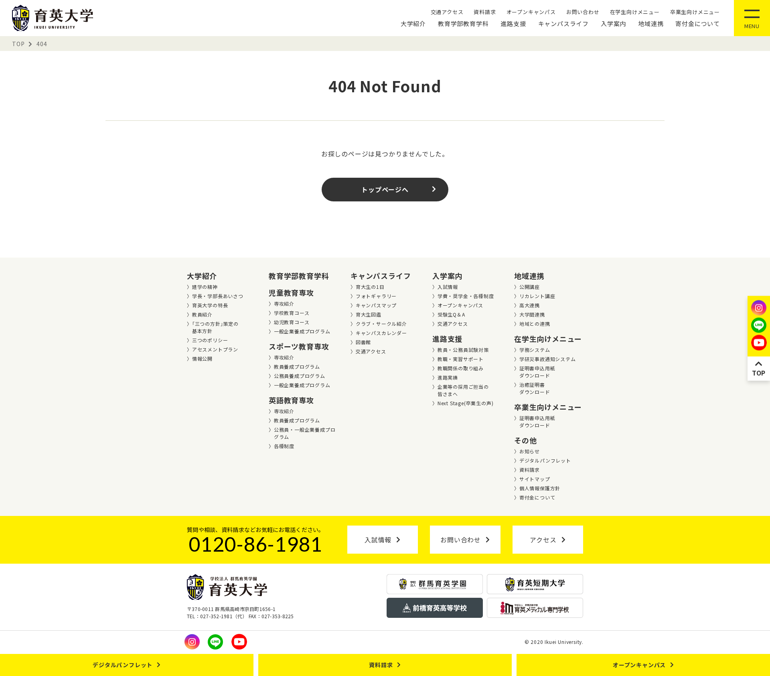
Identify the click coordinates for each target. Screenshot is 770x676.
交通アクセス (447, 12)
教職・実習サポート (461, 358)
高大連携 (529, 305)
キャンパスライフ (563, 23)
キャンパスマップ (376, 305)
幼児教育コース (292, 322)
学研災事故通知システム (547, 358)
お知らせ (529, 451)
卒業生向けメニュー (695, 12)
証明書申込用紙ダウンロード (537, 372)
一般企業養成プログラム (302, 331)
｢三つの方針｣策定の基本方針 (215, 327)
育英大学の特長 (210, 305)
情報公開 (202, 358)
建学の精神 (205, 286)
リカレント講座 (537, 295)
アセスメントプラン (215, 349)
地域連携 (650, 23)
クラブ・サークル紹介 (381, 323)
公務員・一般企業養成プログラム (305, 433)
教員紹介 (202, 314)
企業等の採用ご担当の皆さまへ (463, 390)
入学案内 (613, 23)
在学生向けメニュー (635, 12)
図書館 (363, 342)
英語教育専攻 (291, 400)
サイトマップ (534, 478)
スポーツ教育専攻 (299, 346)
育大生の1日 (370, 286)
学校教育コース (292, 312)
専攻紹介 (284, 303)
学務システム (534, 349)
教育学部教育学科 (463, 23)
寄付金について (697, 23)
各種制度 (284, 446)
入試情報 (448, 286)
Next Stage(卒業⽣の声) (466, 403)
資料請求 (485, 12)
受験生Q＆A (451, 314)
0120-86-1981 (256, 544)
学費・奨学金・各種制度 (466, 295)
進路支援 (513, 23)
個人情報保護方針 (539, 488)
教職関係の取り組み (461, 368)
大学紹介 (413, 23)
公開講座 (529, 286)
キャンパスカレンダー (381, 332)
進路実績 (448, 377)
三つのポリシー (210, 340)
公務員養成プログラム (299, 375)
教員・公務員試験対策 (463, 349)
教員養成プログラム (297, 366)
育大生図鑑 (368, 314)
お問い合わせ (583, 12)
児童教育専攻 (291, 292)
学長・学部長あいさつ (217, 295)
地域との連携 (534, 323)
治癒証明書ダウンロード (534, 388)
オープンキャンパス (531, 12)
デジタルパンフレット (545, 460)
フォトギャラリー (376, 295)
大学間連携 (532, 314)
